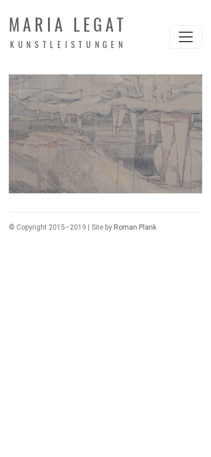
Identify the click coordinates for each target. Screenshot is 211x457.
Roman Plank (135, 227)
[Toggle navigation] (185, 37)
